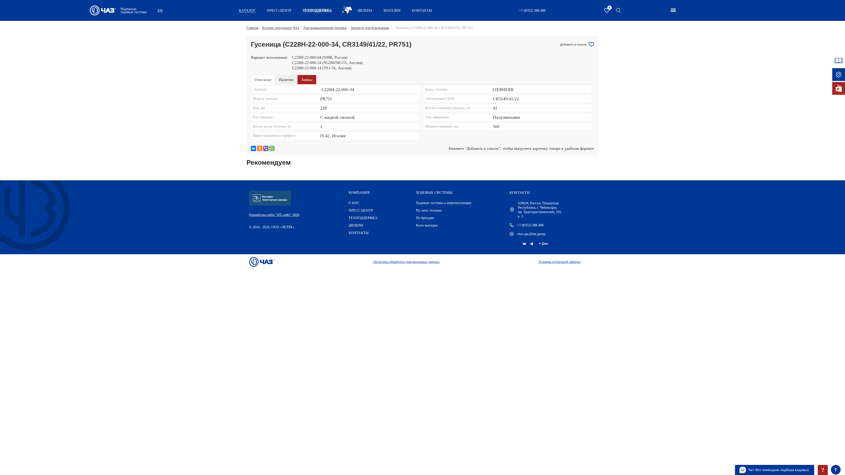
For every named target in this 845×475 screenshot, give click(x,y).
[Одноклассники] (259, 148)
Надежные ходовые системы (134, 10)
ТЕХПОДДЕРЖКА (317, 10)
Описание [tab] (263, 79)
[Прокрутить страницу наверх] (836, 470)
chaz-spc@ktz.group (531, 234)
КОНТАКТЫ (422, 10)
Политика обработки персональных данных (406, 262)
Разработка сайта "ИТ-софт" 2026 (274, 215)
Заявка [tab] (306, 79)
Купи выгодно (427, 225)
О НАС (354, 203)
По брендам (425, 218)
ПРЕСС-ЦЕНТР (279, 10)
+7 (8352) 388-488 (532, 10)
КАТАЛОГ (247, 10)
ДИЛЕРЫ (356, 225)
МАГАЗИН (392, 10)
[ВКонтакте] (253, 148)
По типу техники (429, 210)
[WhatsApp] (272, 148)
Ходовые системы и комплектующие (443, 203)
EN (160, 10)
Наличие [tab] (286, 79)
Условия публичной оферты (559, 262)
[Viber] (265, 148)
